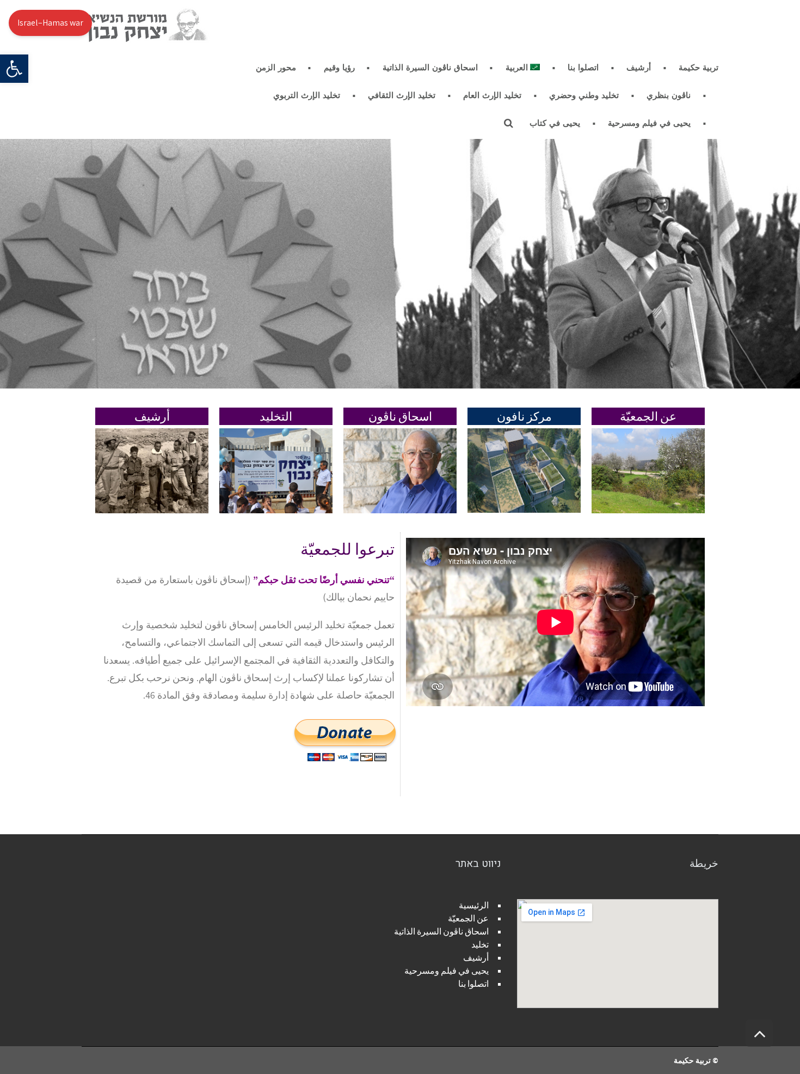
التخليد (276, 416)
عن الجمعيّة (648, 416)
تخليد (480, 944)
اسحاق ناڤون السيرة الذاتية (441, 931)
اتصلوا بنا (473, 984)
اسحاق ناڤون (400, 416)
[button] (14, 68)
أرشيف (152, 416)
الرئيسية (474, 905)
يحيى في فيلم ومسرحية (446, 970)
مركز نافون (524, 416)
